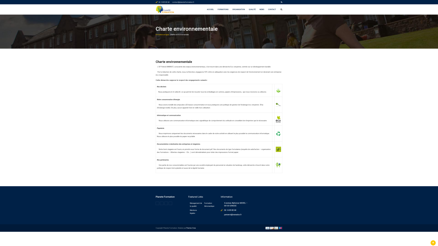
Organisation (238, 9)
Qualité (252, 9)
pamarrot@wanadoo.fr (233, 215)
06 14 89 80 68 (164, 2)
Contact (272, 9)
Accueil (210, 9)
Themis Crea (191, 228)
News (261, 9)
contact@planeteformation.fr (183, 2)
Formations (223, 9)
